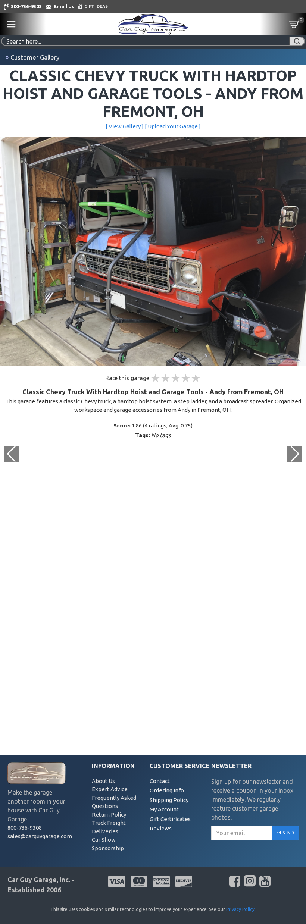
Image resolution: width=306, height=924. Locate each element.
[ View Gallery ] (125, 126)
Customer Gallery (34, 57)
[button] (294, 454)
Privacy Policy (240, 909)
